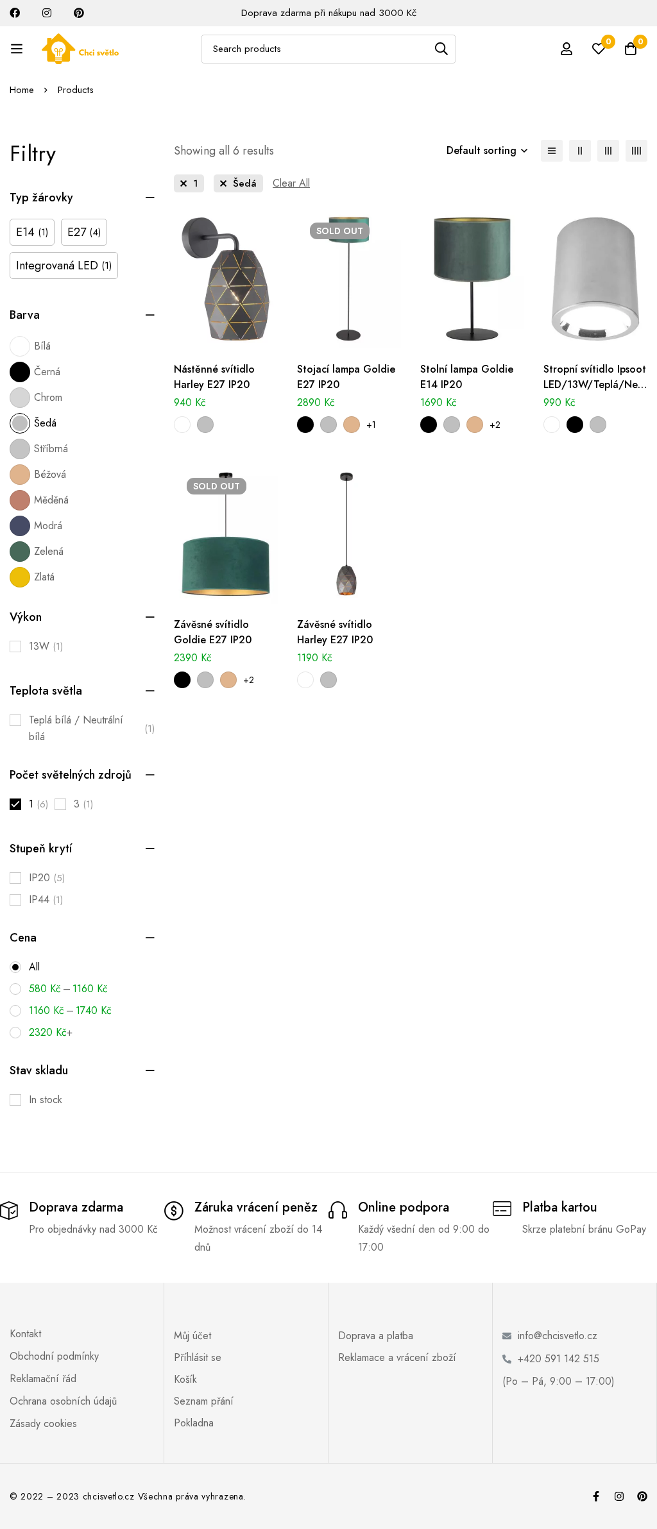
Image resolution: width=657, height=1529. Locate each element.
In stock (45, 1099)
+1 (371, 424)
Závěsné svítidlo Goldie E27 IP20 (213, 632)
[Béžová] (351, 424)
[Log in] (566, 49)
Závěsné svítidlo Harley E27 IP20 (335, 632)
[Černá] (305, 424)
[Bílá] (182, 424)
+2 (495, 424)
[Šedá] (205, 424)
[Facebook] (596, 1496)
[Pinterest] (642, 1496)
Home (22, 90)
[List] (552, 151)
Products (76, 90)
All (34, 966)
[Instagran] (619, 1496)
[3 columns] (608, 151)
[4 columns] (636, 151)
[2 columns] (580, 151)
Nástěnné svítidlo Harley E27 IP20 (214, 377)
